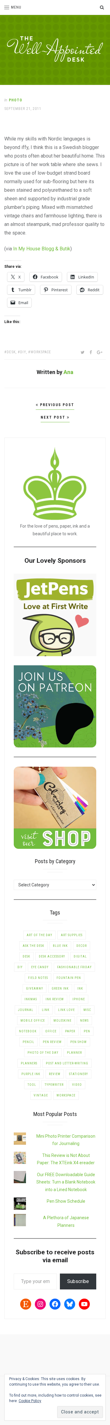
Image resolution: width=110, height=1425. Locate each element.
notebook (28, 1031)
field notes (38, 978)
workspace (41, 352)
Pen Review (52, 1042)
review (55, 1074)
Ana (68, 372)
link (46, 1010)
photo (15, 100)
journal (25, 1010)
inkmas (30, 999)
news (84, 1020)
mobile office (32, 1020)
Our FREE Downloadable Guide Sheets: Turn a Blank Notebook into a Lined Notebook (65, 1182)
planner (74, 1052)
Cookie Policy (30, 1401)
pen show (78, 1042)
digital (80, 956)
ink (80, 988)
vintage (41, 1095)
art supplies (71, 935)
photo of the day (43, 1052)
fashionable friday (74, 967)
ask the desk (33, 945)
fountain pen (69, 978)
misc (87, 1010)
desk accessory (52, 956)
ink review (55, 999)
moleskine (62, 1020)
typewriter (54, 1084)
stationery (78, 1074)
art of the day (39, 935)
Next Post (54, 417)
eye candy (40, 967)
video (77, 1084)
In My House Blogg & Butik (41, 249)
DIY (23, 352)
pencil (28, 1042)
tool (32, 1084)
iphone (78, 999)
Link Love (66, 1010)
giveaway (34, 988)
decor (81, 945)
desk (11, 352)
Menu (16, 7)
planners (29, 1063)
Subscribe (78, 1281)
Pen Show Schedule (66, 1201)
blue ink (60, 945)
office (51, 1031)
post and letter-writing (67, 1063)
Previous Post (56, 405)
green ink (60, 988)
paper (70, 1031)
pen (87, 1031)
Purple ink (30, 1074)
